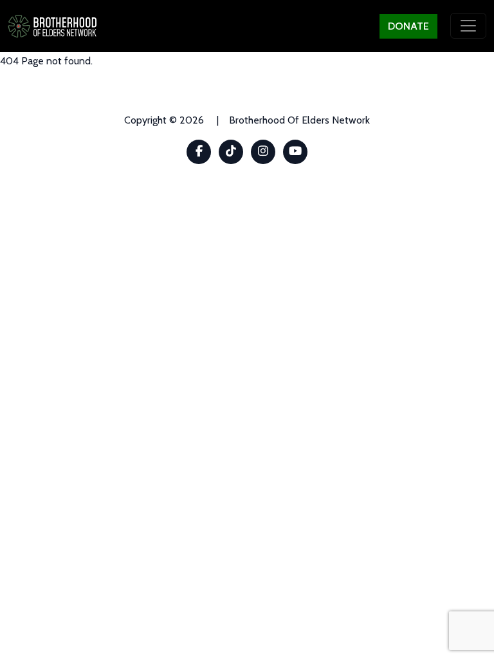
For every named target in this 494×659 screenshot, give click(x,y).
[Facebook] (199, 152)
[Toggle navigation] (468, 26)
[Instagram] (263, 152)
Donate (408, 26)
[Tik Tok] (231, 152)
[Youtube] (295, 152)
